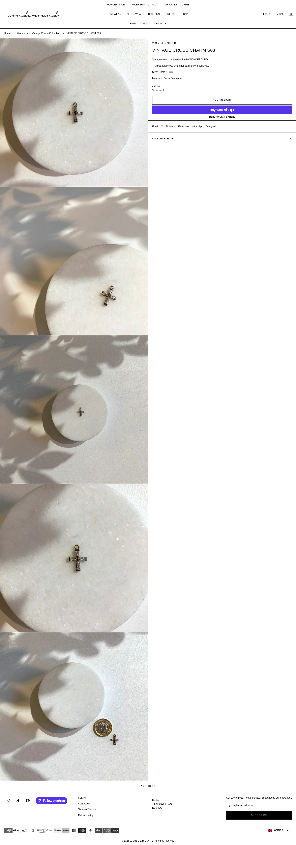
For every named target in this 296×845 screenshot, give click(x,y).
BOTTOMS (154, 14)
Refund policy (85, 815)
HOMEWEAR (114, 14)
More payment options (222, 117)
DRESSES (171, 14)
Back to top (148, 786)
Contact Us (84, 803)
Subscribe (259, 815)
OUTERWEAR (135, 14)
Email (155, 126)
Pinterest (170, 126)
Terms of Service (87, 809)
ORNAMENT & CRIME (177, 4)
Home (7, 33)
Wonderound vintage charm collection (38, 33)
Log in (266, 14)
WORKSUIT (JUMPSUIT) (145, 4)
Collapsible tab (163, 138)
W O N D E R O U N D (164, 43)
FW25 (133, 23)
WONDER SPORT (116, 4)
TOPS (186, 14)
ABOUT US (160, 23)
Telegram (211, 126)
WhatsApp (197, 126)
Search (280, 14)
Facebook (183, 126)
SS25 (145, 23)
